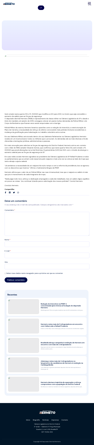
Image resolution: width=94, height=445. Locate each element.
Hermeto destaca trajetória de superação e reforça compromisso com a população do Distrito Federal (61, 383)
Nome (7, 240)
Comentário (10, 210)
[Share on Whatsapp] (18, 192)
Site (6, 262)
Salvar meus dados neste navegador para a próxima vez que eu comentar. (34, 273)
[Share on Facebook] (5, 192)
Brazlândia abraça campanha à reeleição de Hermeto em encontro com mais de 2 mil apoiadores (63, 344)
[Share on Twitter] (14, 192)
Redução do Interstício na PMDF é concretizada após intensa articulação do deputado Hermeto (61, 306)
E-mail (8, 251)
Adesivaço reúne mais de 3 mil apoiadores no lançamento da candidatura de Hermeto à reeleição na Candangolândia (62, 363)
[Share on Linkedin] (10, 192)
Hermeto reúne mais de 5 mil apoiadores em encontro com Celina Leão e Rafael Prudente (61, 325)
